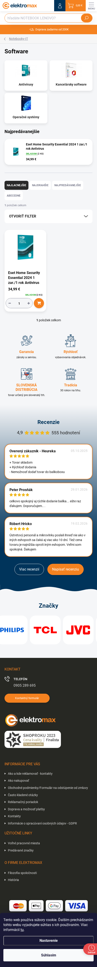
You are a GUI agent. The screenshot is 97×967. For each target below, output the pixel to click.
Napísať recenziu (65, 569)
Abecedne (14, 195)
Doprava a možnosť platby (26, 809)
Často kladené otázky (23, 795)
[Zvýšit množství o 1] (28, 303)
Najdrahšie (40, 185)
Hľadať (86, 18)
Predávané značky (21, 850)
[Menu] (91, 5)
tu (22, 930)
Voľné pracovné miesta (24, 843)
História (13, 880)
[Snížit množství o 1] (9, 303)
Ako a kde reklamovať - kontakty (30, 773)
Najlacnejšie (16, 185)
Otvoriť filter (22, 216)
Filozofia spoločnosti (22, 873)
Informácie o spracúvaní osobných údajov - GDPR (42, 823)
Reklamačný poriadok (23, 802)
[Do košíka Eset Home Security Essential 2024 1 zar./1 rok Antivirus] (39, 303)
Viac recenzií (29, 569)
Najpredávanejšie (67, 185)
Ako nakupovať (18, 780)
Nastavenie (48, 940)
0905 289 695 (25, 685)
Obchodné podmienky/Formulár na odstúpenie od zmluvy (48, 788)
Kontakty (14, 816)
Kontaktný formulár (27, 698)
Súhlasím (48, 955)
